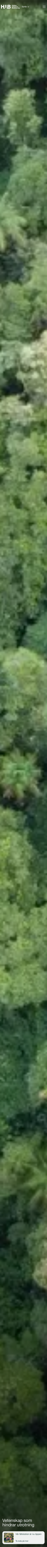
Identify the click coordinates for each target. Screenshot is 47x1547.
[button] (25, 7)
